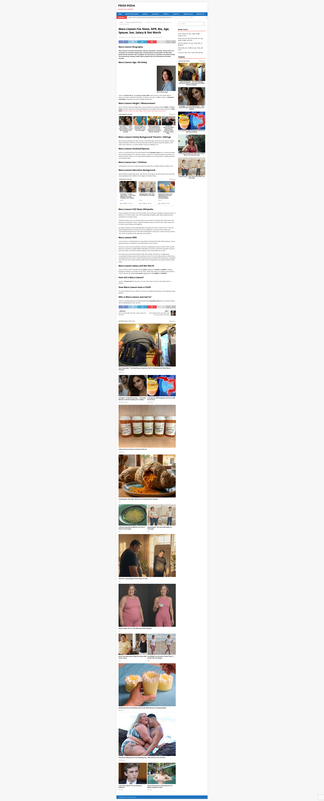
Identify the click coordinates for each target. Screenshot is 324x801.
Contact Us (200, 14)
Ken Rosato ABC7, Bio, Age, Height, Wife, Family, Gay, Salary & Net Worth (144, 111)
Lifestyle (176, 14)
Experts (165, 14)
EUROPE (145, 14)
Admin (134, 37)
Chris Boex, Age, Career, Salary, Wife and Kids (190, 52)
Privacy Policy (188, 14)
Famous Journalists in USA (145, 37)
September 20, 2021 (126, 37)
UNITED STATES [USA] (131, 14)
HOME (120, 14)
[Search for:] (197, 17)
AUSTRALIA (155, 14)
